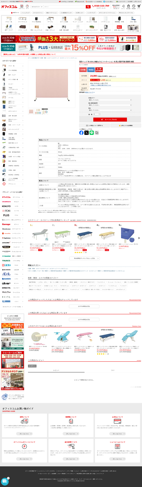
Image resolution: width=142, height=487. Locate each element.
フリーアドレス (22, 21)
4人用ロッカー (79, 12)
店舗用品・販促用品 (14, 165)
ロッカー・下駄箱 (92, 21)
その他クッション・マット (50, 285)
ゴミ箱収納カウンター (66, 12)
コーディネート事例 (133, 31)
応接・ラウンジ (50, 30)
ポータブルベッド (120, 289)
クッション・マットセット (114, 282)
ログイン (123, 8)
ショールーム (41, 471)
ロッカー (11, 84)
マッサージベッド (74, 289)
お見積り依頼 (104, 471)
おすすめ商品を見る (84, 306)
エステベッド (92, 285)
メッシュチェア (25, 12)
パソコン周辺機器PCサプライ (13, 179)
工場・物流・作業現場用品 (12, 138)
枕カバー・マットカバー (35, 285)
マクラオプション (64, 285)
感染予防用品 (32, 282)
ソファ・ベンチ (22, 30)
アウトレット (12, 184)
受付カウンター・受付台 (13, 120)
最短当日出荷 (80, 1)
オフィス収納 (64, 21)
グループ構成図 (61, 473)
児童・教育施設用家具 (14, 152)
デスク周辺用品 (36, 21)
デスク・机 (9, 21)
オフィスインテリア (92, 30)
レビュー (77, 471)
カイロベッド (102, 285)
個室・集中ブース (105, 30)
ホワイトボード (77, 30)
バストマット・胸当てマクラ (87, 282)
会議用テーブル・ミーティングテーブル (14, 93)
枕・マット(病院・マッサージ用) (58, 282)
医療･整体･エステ (13, 143)
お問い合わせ (137, 1)
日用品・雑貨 (12, 170)
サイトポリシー (71, 473)
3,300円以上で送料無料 (67, 1)
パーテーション (105, 21)
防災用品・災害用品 (14, 174)
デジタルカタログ (95, 471)
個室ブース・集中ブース (12, 102)
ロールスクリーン (38, 12)
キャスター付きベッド (108, 289)
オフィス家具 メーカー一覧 (36, 271)
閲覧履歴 (134, 8)
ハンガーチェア (91, 12)
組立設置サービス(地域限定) (94, 1)
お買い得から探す (119, 30)
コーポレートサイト (43, 473)
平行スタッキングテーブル (126, 12)
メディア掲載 (70, 471)
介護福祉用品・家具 (14, 147)
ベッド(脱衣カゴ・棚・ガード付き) (91, 289)
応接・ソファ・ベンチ (14, 125)
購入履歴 (128, 8)
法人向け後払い (109, 1)
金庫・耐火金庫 (64, 30)
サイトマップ (100, 473)
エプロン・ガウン (43, 282)
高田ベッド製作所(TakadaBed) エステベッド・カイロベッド (80, 271)
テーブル (50, 21)
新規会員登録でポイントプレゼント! (116, 7)
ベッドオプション (63, 268)
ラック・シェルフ (78, 21)
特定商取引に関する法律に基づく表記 (86, 473)
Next (139, 238)
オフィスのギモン (51, 471)
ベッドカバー (123, 285)
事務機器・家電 (119, 21)
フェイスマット (101, 282)
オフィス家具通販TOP (30, 471)
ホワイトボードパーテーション (107, 12)
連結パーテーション (51, 12)
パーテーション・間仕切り (13, 106)
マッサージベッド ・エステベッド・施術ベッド (56, 289)
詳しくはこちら (24, 433)
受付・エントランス (36, 30)
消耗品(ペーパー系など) (35, 289)
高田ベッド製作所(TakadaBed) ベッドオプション (111, 271)
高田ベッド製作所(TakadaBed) (53, 271)
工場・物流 (133, 21)
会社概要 (130, 1)
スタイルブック (61, 471)
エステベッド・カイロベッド (49, 268)
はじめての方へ (122, 1)
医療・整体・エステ (34, 268)
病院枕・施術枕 (73, 282)
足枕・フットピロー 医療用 (131, 282)
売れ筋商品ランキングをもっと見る (84, 258)
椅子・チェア (9, 30)
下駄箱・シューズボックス (13, 88)
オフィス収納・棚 (13, 79)
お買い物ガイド (85, 471)
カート (138, 8)
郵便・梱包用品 (13, 161)
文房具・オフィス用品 (14, 156)
